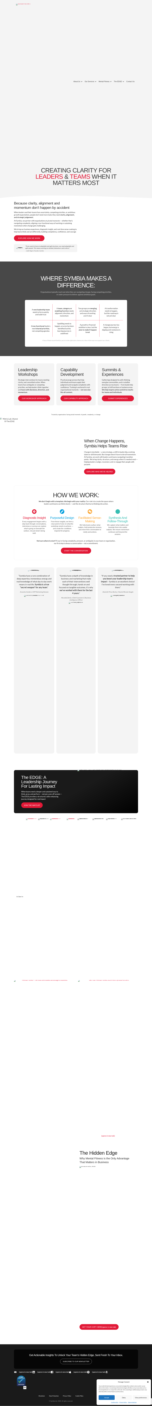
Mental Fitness (104, 81)
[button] (148, 1382)
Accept (106, 1398)
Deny (124, 1398)
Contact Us (130, 81)
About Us (76, 81)
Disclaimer (42, 1396)
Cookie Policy (79, 1396)
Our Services (89, 81)
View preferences (141, 1398)
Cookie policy (114, 1402)
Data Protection (54, 1396)
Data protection (132, 1402)
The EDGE (118, 81)
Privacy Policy (123, 1402)
